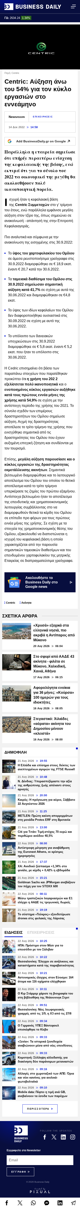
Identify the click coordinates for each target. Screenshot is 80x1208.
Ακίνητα (26, 602)
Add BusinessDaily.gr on (41, 141)
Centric (10, 602)
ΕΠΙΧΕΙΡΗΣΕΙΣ (43, 116)
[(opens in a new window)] (6, 1203)
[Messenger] (46, 1203)
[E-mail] (73, 1203)
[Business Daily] (32, 6)
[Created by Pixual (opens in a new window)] (40, 1190)
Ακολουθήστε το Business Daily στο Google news (41, 582)
